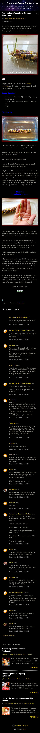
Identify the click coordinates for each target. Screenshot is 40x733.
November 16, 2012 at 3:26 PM (19, 508)
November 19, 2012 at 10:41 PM (19, 618)
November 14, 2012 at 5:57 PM (19, 449)
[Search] (37, 4)
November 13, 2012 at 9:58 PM (19, 418)
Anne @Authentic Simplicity (18, 317)
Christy (11, 562)
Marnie (11, 443)
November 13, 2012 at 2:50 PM (19, 339)
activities (9, 309)
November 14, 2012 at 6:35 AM (19, 438)
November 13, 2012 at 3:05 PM (19, 359)
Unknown (12, 400)
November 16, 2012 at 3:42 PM (19, 544)
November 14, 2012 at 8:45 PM (19, 464)
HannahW (12, 345)
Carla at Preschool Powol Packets (20, 330)
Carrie (11, 623)
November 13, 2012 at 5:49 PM (19, 394)
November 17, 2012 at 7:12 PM (19, 572)
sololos (24, 729)
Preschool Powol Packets (20, 3)
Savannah (12, 423)
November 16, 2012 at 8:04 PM (19, 557)
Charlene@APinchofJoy (17, 592)
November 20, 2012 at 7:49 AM (19, 631)
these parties (19, 303)
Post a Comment (8, 636)
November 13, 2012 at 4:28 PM (19, 378)
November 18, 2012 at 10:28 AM (19, 605)
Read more (34, 667)
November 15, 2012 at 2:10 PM (19, 497)
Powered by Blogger (21, 725)
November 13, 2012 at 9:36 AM (19, 325)
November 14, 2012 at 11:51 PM (19, 484)
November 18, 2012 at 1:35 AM (19, 587)
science (16, 309)
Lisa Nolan (12, 489)
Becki (11, 469)
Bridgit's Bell (13, 365)
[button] (37, 13)
